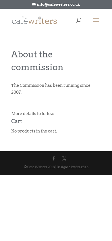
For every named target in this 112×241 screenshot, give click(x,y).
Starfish (82, 167)
